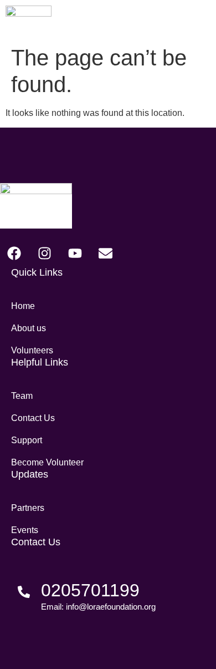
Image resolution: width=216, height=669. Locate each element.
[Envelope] (105, 253)
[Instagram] (44, 253)
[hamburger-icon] (199, 20)
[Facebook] (14, 253)
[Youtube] (75, 253)
